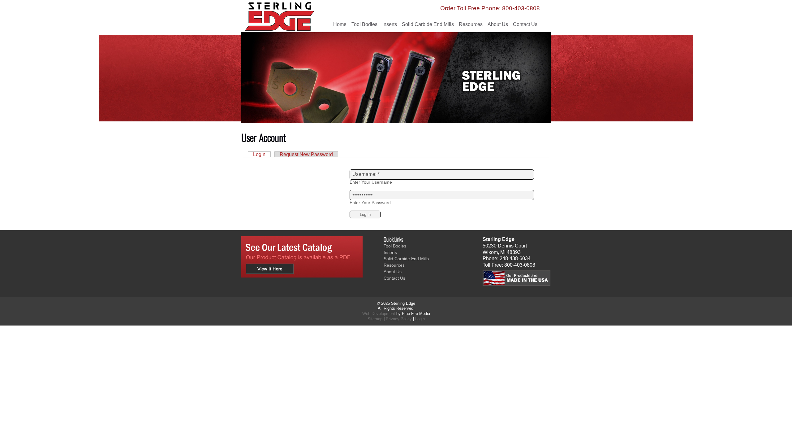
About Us (498, 24)
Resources (471, 24)
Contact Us (525, 24)
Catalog (302, 257)
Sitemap (375, 319)
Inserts (389, 24)
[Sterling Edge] (291, 21)
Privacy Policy (399, 319)
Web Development (378, 313)
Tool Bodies (364, 24)
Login (259, 154)
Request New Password (306, 154)
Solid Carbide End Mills (428, 24)
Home (339, 24)
